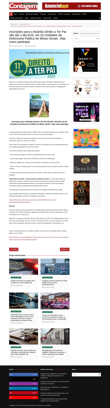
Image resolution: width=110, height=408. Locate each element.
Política (84, 14)
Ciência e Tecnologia (64, 14)
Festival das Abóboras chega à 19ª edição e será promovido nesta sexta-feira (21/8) (54, 394)
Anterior (15, 249)
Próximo (64, 249)
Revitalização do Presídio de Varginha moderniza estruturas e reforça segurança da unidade (54, 352)
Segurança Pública (35, 18)
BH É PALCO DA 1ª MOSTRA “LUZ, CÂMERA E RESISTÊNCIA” (54, 388)
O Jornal (21, 14)
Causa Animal (52, 14)
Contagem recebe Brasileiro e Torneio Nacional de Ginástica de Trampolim (55, 382)
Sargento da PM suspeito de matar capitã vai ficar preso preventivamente (54, 282)
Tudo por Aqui (47, 18)
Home (15, 14)
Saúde (27, 18)
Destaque (43, 14)
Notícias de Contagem (32, 14)
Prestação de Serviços (16, 18)
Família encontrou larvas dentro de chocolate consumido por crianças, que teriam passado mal (23, 352)
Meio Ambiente (76, 14)
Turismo (55, 18)
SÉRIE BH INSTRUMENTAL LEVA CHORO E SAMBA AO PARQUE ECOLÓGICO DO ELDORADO (54, 376)
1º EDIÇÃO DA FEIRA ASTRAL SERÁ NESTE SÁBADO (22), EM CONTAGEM (54, 400)
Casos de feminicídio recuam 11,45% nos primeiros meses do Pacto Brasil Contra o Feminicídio (54, 317)
